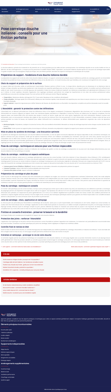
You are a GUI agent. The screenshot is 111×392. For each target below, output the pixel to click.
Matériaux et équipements (76, 10)
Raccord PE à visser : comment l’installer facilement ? (19, 287)
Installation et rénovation (58, 10)
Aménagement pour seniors (22, 10)
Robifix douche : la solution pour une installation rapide (19, 293)
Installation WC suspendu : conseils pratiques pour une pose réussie (23, 270)
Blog (108, 9)
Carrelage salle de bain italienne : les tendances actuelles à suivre (23, 262)
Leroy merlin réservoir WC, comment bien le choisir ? (18, 290)
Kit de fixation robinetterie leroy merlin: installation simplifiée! (21, 285)
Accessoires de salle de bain (42, 10)
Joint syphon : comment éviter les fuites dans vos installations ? (21, 247)
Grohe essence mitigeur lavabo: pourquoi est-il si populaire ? (21, 259)
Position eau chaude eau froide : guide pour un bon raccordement (23, 265)
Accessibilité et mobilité (94, 10)
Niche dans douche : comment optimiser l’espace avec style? (90, 247)
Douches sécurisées (5, 10)
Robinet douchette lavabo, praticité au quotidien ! (18, 267)
